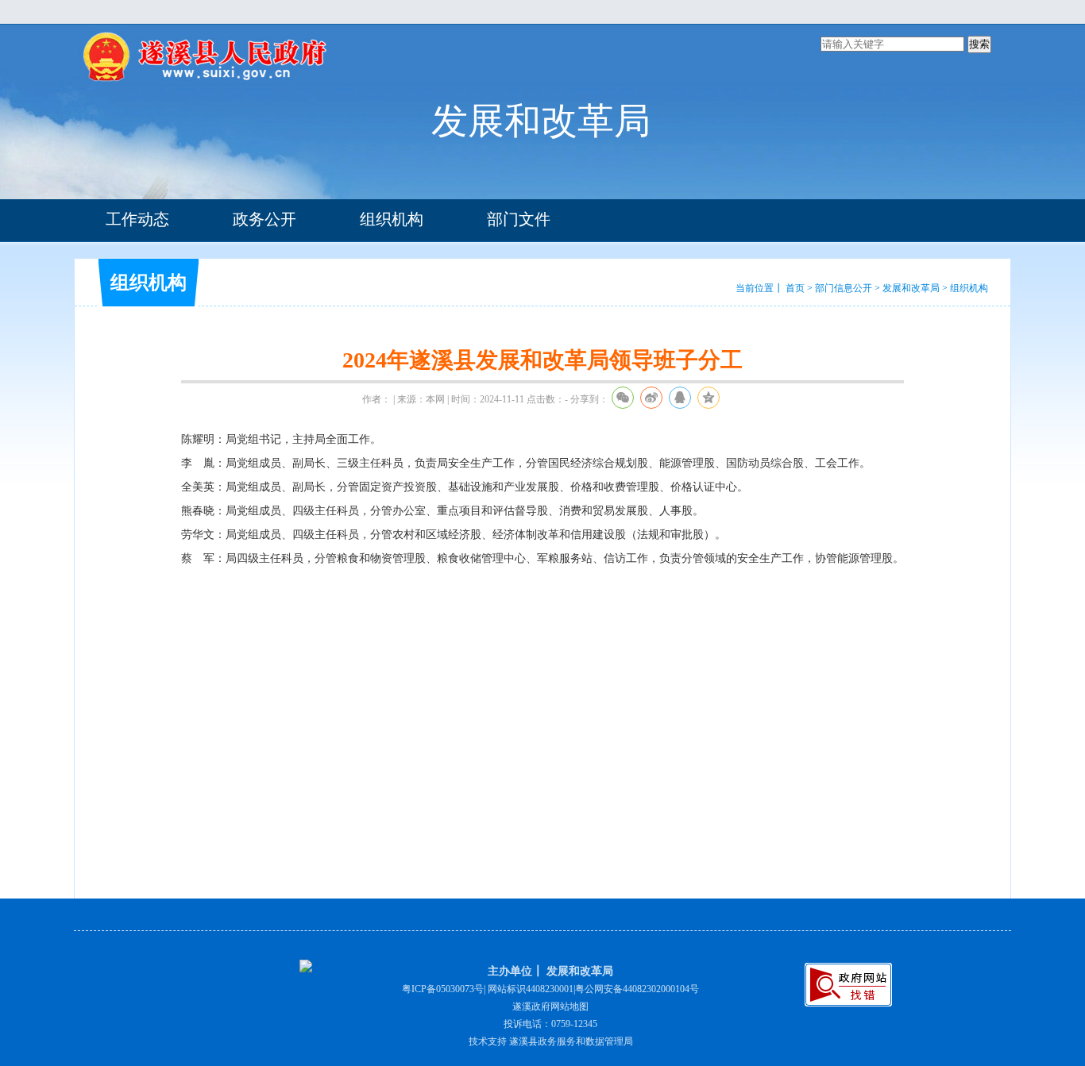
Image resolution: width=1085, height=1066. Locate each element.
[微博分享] (651, 398)
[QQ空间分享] (708, 398)
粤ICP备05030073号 (443, 989)
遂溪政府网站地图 (550, 1006)
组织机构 (391, 219)
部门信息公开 (843, 288)
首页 (795, 288)
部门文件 (518, 219)
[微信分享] (623, 398)
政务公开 (264, 219)
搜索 (979, 44)
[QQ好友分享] (680, 398)
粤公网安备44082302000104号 (637, 989)
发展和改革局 (911, 288)
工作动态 (137, 219)
